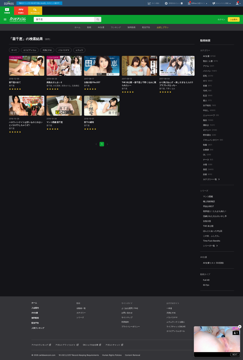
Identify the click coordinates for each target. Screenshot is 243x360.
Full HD (206, 280)
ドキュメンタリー (213, 140)
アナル (208, 66)
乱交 (207, 95)
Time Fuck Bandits (211, 241)
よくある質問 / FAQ (130, 308)
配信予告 (146, 27)
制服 (207, 145)
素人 (207, 100)
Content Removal (132, 355)
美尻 (208, 169)
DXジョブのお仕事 (90, 345)
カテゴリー (81, 313)
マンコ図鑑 (208, 196)
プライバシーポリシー (131, 326)
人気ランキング (38, 328)
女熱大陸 (207, 221)
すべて (14, 50)
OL (207, 154)
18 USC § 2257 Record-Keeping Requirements (79, 355)
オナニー (210, 130)
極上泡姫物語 (209, 201)
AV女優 (101, 27)
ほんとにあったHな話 (212, 231)
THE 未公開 (208, 226)
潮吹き (209, 125)
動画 (89, 27)
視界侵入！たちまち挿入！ (215, 211)
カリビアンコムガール (175, 331)
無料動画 (131, 27)
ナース (208, 159)
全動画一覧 (81, 308)
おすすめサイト (172, 303)
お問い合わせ (127, 313)
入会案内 (233, 19)
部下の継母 (89, 122)
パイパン (210, 71)
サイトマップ (127, 317)
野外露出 (209, 135)
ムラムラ (79, 50)
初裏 (207, 85)
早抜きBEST (208, 206)
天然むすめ (47, 50)
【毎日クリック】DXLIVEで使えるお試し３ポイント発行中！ (39, 3)
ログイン (221, 19)
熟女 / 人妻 (210, 61)
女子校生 (209, 105)
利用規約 (125, 322)
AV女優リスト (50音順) (213, 263)
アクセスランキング (40, 345)
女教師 (208, 149)
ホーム (77, 27)
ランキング (116, 27)
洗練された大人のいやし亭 (215, 216)
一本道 (169, 308)
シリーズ (80, 317)
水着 (207, 164)
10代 (207, 90)
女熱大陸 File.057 (92, 82)
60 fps (206, 285)
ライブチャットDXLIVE (175, 326)
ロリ (207, 81)
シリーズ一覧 (209, 245)
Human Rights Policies (112, 355)
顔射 (207, 174)
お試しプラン (163, 27)
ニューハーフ (211, 115)
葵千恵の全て (15, 82)
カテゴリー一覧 (210, 179)
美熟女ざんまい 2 (54, 82)
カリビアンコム (29, 50)
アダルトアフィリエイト (65, 345)
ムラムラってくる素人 (175, 322)
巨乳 (208, 76)
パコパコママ (63, 50)
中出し (209, 110)
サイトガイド (127, 303)
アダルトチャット (112, 345)
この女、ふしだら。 (212, 236)
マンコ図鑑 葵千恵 (55, 122)
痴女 (208, 120)
